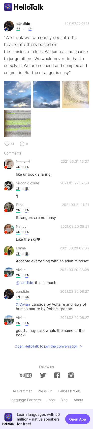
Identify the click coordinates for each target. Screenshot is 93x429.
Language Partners (25, 400)
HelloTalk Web (69, 391)
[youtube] (25, 375)
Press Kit (45, 391)
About (78, 400)
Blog (64, 400)
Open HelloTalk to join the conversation (46, 346)
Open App (77, 419)
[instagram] (71, 375)
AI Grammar (22, 391)
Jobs (51, 400)
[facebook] (57, 375)
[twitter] (43, 375)
